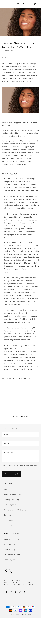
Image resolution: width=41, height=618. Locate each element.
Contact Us (8, 525)
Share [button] (6, 58)
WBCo (17, 614)
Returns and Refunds (12, 555)
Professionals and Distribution (15, 510)
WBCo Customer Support (13, 494)
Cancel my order (10, 560)
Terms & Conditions (11, 539)
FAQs (6, 489)
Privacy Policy (9, 544)
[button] (35, 3)
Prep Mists (12, 363)
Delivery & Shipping (11, 500)
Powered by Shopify (25, 614)
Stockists (7, 515)
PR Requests (8, 520)
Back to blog (22, 416)
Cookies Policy (9, 549)
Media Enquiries (10, 505)
